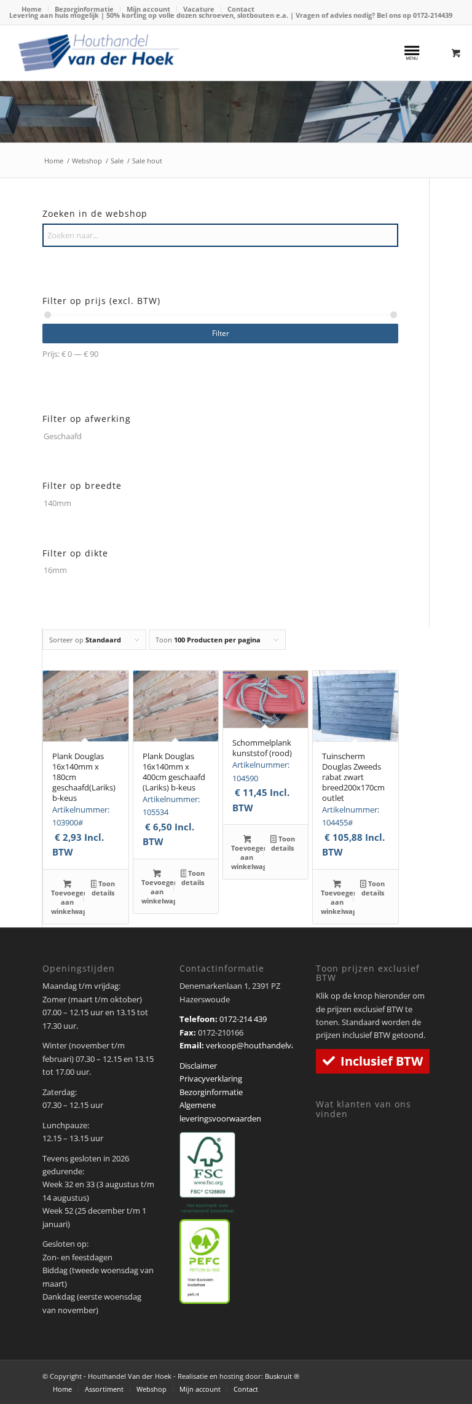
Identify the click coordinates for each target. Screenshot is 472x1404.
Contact (240, 9)
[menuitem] (32, 9)
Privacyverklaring (210, 1078)
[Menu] (412, 52)
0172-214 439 (243, 1018)
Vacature (198, 9)
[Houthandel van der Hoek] (98, 52)
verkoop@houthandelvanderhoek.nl (273, 1045)
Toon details (103, 888)
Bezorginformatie (84, 9)
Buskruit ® (282, 1376)
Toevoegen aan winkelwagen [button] (68, 902)
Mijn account (148, 9)
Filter (220, 333)
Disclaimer (198, 1065)
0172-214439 (432, 15)
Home (32, 9)
